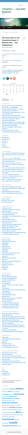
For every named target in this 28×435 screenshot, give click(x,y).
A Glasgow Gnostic (6, 208)
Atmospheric (4, 391)
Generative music (5, 407)
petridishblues (20, 414)
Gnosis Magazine (6, 283)
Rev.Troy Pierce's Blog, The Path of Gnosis (12, 193)
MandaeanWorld (6, 296)
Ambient (19, 388)
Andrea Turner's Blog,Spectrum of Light (11, 186)
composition (5, 394)
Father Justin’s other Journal (14, 179)
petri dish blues (5, 416)
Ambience (12, 389)
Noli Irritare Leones (6, 248)
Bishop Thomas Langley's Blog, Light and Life (13, 316)
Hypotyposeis (5, 243)
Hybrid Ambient (13, 409)
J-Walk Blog (5, 244)
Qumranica (4, 256)
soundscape (16, 419)
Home (3, 27)
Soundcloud (4, 73)
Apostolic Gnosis (6, 275)
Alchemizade (5, 337)
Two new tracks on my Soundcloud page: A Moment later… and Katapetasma (11, 41)
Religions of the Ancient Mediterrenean (11, 261)
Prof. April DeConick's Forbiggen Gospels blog (13, 357)
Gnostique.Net (5, 288)
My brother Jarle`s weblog (8, 200)
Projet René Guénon (7, 343)
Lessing (9, 412)
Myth (23, 412)
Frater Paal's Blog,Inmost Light (9, 213)
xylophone (19, 425)
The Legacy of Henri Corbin (8, 345)
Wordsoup (4, 269)
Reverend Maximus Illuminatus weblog (11, 229)
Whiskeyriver (5, 267)
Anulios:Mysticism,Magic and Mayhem (11, 339)
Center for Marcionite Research (9, 276)
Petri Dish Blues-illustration (8, 120)
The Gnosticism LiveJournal (9, 231)
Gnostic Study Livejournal (8, 214)
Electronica (4, 71)
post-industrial (12, 416)
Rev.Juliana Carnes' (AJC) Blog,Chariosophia (13, 325)
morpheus (13, 412)
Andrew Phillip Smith (7, 354)
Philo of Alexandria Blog (8, 254)
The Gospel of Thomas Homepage (10, 304)
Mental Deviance (6, 246)
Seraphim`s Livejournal (7, 264)
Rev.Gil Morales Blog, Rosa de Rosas (11, 191)
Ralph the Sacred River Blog (9, 258)
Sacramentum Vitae (7, 262)
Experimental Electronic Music (10, 398)
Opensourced (14, 414)
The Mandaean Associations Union (10, 306)
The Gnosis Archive (7, 301)
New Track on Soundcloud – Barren (10, 118)
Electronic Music (19, 70)
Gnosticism (19, 407)
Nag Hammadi (5, 414)
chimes (13, 391)
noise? (9, 414)
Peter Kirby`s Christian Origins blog (10, 253)
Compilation (17, 391)
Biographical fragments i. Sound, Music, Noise (13, 122)
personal (4, 142)
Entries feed (5, 371)
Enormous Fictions (6, 211)
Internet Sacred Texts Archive (9, 294)
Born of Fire (5, 340)
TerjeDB (9, 73)
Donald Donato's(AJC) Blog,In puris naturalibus (13, 318)
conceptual (11, 394)
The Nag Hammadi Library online (10, 307)
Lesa (3, 164)
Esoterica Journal (6, 281)
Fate (16, 405)
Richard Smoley (6, 359)
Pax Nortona (5, 251)
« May (6, 94)
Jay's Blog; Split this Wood (8, 219)
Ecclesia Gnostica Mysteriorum (9, 278)
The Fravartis (5, 147)
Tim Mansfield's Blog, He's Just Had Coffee (12, 331)
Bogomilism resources (13, 174)
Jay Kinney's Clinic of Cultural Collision (11, 356)
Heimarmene (4, 409)
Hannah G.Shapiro (6, 293)
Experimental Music (10, 402)
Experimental (11, 71)
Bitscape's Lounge (6, 240)
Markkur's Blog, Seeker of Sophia (10, 226)
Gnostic (12, 407)
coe (3, 171)
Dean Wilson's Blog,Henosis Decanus (11, 209)
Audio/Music (9, 70)
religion (4, 146)
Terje (3, 153)
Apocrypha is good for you (15, 163)
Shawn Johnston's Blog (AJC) (9, 330)
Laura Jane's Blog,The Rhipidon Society (11, 224)
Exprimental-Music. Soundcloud (8, 405)
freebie (19, 405)
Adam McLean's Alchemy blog (9, 352)
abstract (3, 389)
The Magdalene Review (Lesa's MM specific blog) (14, 232)
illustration (19, 409)
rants (3, 144)
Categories (9, 27)
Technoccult (5, 266)
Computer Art (5, 139)
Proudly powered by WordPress (14, 432)
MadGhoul (4, 342)
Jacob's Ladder (5, 199)
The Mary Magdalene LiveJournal (10, 347)
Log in (3, 370)
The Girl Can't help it (7, 202)
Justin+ (4, 179)
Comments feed (6, 373)
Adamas (7, 389)
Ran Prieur (4, 259)
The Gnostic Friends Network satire (10, 303)
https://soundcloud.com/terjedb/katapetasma (12, 60)
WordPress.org (5, 375)
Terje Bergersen (5, 423)
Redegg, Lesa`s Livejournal (8, 227)
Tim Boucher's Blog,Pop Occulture (10, 234)
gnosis (3, 141)
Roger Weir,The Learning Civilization (11, 361)
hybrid (8, 409)
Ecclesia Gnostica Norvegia (8, 280)
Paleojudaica (5, 249)
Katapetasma (17, 71)
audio (9, 391)
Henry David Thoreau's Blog (9, 241)
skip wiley (4, 163)
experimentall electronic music (8, 400)
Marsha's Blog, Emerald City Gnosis (11, 320)
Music (18, 412)
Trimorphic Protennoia (9, 426)
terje (3, 181)
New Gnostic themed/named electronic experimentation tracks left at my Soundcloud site (13, 154)
